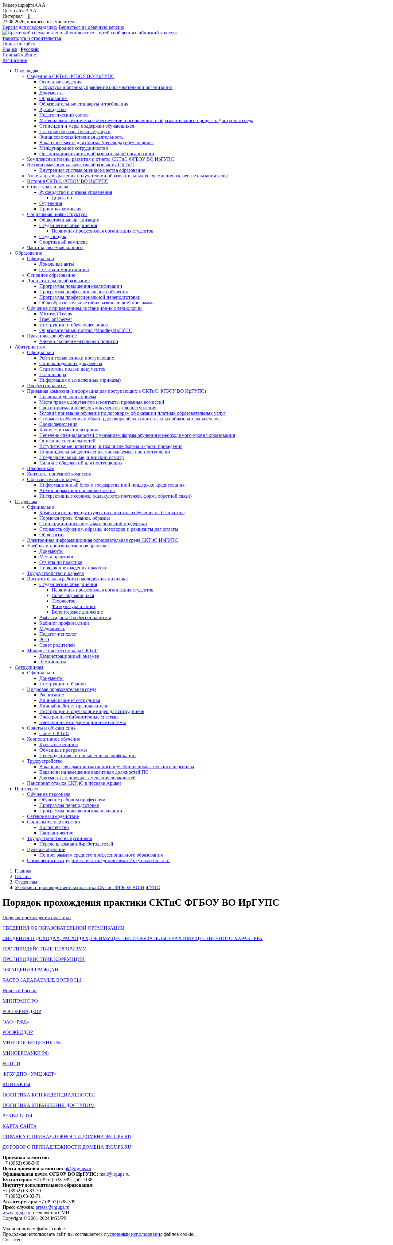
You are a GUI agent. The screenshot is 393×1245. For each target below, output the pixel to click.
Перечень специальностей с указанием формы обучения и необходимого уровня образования (137, 435)
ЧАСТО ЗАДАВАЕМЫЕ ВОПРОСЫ (41, 980)
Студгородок (52, 236)
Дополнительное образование (58, 280)
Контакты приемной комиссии (59, 473)
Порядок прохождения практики (73, 567)
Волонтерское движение (77, 612)
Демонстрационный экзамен (69, 656)
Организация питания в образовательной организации (96, 153)
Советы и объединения (51, 727)
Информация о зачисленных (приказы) (80, 380)
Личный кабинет (20, 54)
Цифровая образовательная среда (61, 689)
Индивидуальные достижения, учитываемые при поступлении (105, 451)
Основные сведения (61, 81)
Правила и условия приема (67, 396)
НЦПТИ (11, 1063)
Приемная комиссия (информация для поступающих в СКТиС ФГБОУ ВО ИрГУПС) (116, 391)
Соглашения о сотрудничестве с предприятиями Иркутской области (98, 860)
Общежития (51, 534)
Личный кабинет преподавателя (73, 705)
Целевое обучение (46, 849)
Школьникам (40, 468)
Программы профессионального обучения (83, 291)
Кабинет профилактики (64, 623)
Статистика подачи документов (72, 369)
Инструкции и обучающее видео (73, 324)
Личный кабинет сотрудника (69, 700)
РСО (44, 639)
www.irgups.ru (17, 1212)
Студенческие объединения (68, 225)
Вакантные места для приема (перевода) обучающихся (96, 142)
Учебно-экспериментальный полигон (78, 341)
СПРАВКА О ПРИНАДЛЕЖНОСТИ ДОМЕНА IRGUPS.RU (66, 1136)
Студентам (26, 501)
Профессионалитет (47, 385)
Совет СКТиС (54, 733)
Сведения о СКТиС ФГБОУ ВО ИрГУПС (71, 76)
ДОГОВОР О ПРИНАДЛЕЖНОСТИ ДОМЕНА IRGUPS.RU (66, 1147)
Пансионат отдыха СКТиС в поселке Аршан (74, 783)
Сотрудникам (29, 667)
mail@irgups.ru (114, 1174)
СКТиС (23, 876)
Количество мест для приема (69, 429)
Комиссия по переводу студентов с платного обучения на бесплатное (112, 512)
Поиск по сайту (18, 43)
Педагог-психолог (58, 634)
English (9, 49)
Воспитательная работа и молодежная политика (77, 578)
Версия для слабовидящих (29, 27)
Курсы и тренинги (58, 744)
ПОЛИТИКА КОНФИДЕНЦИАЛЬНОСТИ (48, 1094)
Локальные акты (56, 264)
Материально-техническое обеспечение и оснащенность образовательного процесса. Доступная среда (146, 120)
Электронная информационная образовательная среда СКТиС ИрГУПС (102, 540)
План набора (52, 374)
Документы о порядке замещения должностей (87, 777)
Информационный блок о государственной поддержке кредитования (112, 485)
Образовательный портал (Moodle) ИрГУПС (85, 330)
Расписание (14, 60)
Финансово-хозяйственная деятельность (81, 137)
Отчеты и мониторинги (64, 269)
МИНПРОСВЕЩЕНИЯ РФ (31, 1042)
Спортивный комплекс (63, 242)
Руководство (52, 109)
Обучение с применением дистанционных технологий (84, 308)
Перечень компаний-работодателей (76, 843)
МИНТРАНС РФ (20, 1001)
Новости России (19, 990)
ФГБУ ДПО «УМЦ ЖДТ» (29, 1074)
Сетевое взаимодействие (53, 816)
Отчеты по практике (60, 562)
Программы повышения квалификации (80, 286)
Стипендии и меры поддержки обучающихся (86, 126)
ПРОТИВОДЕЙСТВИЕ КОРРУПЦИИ (43, 959)
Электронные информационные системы (82, 722)
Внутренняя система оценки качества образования (92, 170)
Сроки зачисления (58, 424)
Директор (62, 197)
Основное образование (51, 275)
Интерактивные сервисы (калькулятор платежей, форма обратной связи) (115, 496)
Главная (23, 870)
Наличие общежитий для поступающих (81, 462)
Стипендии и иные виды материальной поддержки (93, 523)
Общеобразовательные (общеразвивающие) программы (97, 302)
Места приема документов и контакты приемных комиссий (101, 402)
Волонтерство (54, 827)
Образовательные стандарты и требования (83, 103)
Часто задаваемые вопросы (55, 247)
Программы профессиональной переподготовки (90, 297)
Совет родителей (57, 645)
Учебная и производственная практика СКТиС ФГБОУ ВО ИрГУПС (87, 887)
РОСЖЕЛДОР (17, 1032)
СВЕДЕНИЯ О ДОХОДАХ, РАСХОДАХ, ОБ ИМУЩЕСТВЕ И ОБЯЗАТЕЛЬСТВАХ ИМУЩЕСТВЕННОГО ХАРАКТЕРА (132, 938)
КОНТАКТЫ (16, 1084)
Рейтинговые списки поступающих (76, 357)
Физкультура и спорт (73, 606)
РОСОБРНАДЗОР (21, 1011)
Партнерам (26, 788)
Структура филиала (47, 186)
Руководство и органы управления (75, 192)
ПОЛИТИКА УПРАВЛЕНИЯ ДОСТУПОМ (48, 1105)
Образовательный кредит (53, 479)
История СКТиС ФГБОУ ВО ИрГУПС (67, 181)
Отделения (50, 203)
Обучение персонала (48, 794)
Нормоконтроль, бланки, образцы (74, 518)
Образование (53, 98)
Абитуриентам (30, 346)
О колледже (27, 70)
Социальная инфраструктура (57, 214)
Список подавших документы (70, 363)
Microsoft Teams (55, 313)
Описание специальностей (67, 440)
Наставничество (56, 832)
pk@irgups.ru (77, 1168)
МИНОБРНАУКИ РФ (25, 1053)
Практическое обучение (52, 335)
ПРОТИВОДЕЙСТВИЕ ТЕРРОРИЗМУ (44, 948)
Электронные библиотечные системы (79, 716)
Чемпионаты (52, 661)
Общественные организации (69, 219)
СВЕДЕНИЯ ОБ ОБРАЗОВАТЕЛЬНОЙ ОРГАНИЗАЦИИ (63, 928)
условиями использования (134, 1234)
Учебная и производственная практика (68, 545)
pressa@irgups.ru (52, 1207)
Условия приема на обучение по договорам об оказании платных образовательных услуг (132, 413)
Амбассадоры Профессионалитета (75, 617)
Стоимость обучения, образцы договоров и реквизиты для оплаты (108, 529)
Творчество (64, 600)
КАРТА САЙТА (19, 1126)
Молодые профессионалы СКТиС (62, 650)
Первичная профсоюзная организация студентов (103, 230)
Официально (40, 258)
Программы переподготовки (69, 805)
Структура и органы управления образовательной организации (106, 87)
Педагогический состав (64, 115)
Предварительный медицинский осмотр (81, 457)
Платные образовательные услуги (75, 131)
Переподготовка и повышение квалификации (87, 755)
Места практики (56, 556)
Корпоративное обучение (53, 739)
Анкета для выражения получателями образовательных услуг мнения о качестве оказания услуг (128, 175)
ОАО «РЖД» (15, 1021)
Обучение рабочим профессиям (72, 799)
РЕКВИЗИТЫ (17, 1115)
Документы (51, 92)
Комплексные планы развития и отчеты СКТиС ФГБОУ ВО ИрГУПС (100, 159)
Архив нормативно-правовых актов (77, 490)
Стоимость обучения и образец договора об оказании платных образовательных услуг (129, 418)
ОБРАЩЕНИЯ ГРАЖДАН (30, 969)
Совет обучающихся (73, 595)
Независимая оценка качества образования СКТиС (80, 164)
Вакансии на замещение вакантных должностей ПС (94, 772)
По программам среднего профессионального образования (101, 855)
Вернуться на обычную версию (91, 27)
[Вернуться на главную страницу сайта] (68, 32)
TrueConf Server (55, 319)
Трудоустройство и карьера (55, 573)
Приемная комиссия (60, 208)
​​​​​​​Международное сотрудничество (73, 148)
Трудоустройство (45, 761)
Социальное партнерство (53, 821)
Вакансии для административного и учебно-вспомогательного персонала (116, 766)
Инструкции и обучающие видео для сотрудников (91, 711)
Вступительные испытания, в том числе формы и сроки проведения (110, 446)
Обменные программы (63, 750)
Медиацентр (52, 628)
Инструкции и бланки (62, 683)
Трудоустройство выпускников (59, 838)
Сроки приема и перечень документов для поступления (97, 407)
